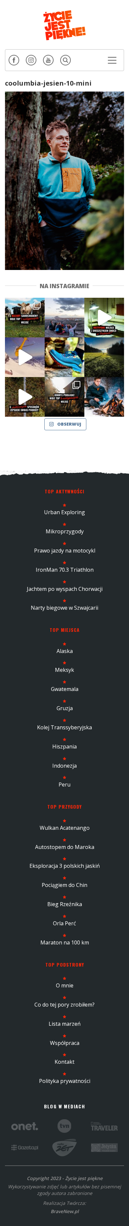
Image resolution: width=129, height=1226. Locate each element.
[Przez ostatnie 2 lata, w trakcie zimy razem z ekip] (64, 317)
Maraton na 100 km (64, 942)
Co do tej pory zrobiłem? (64, 1004)
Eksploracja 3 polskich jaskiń (64, 865)
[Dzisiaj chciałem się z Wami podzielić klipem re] (25, 357)
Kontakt (64, 1061)
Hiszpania (64, 746)
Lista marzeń (65, 1023)
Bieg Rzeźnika (64, 904)
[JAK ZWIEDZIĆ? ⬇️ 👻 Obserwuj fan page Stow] (104, 317)
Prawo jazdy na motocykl (64, 550)
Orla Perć (64, 923)
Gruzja (65, 708)
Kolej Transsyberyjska (64, 727)
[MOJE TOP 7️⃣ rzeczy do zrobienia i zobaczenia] (25, 317)
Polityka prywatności (64, 1081)
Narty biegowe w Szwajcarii (64, 607)
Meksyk (64, 669)
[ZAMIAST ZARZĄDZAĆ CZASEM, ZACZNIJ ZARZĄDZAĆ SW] (104, 397)
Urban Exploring (64, 512)
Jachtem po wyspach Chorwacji (65, 589)
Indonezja (64, 765)
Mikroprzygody (65, 531)
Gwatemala (64, 689)
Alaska (65, 651)
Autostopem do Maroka (64, 847)
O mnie (64, 985)
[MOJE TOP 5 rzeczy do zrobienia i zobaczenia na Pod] (64, 397)
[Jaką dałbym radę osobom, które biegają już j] (64, 357)
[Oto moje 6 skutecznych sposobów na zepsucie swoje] (25, 397)
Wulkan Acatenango (65, 827)
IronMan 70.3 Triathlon (65, 569)
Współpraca (64, 1043)
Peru (64, 784)
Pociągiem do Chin (64, 885)
